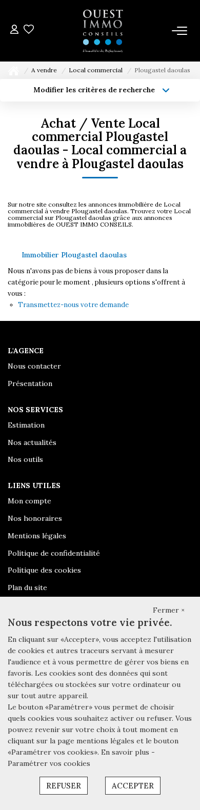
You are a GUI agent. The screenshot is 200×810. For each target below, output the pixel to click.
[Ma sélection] (29, 30)
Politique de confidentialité (54, 553)
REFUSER (63, 786)
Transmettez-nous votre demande (73, 304)
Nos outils (25, 459)
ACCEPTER (133, 786)
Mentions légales (37, 535)
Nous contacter (34, 366)
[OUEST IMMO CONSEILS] (102, 31)
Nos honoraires (35, 518)
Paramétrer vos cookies (49, 763)
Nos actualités (32, 442)
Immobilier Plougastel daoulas (74, 254)
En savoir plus (126, 752)
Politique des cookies (44, 570)
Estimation (26, 425)
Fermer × (169, 610)
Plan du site (27, 587)
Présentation (30, 383)
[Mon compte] (14, 30)
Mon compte (29, 500)
